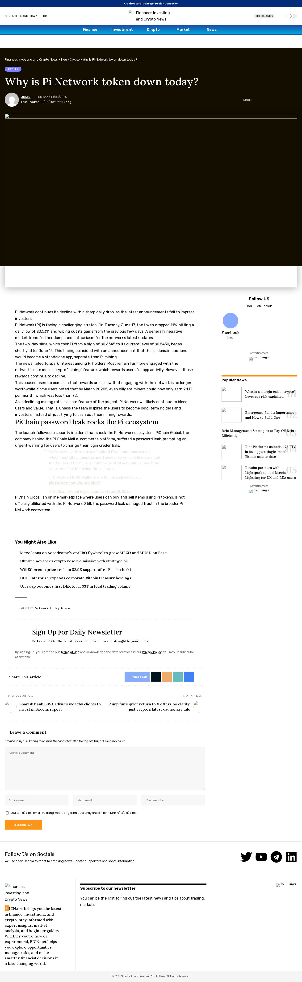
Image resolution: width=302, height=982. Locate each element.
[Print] (286, 99)
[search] (280, 16)
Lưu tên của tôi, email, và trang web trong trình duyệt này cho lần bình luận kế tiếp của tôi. (73, 812)
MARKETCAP (28, 16)
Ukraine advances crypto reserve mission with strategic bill (74, 561)
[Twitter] (246, 857)
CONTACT (11, 16)
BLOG (43, 16)
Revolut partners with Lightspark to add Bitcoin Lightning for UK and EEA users (270, 473)
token (65, 608)
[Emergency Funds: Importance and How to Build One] (232, 415)
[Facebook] (230, 326)
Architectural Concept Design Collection (151, 3)
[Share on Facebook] (257, 99)
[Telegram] (276, 857)
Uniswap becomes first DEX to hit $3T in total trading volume (75, 586)
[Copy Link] (279, 99)
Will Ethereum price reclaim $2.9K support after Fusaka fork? (75, 569)
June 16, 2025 (119, 491)
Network (42, 608)
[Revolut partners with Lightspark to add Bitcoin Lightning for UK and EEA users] (232, 472)
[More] (294, 99)
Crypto (13, 69)
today (54, 608)
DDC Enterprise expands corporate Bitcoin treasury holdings (75, 578)
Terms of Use (70, 652)
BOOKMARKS (264, 16)
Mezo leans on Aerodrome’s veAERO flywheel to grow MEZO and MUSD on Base (93, 552)
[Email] (272, 99)
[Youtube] (261, 857)
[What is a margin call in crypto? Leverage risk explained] (232, 394)
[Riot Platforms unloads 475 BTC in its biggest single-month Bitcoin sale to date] (232, 451)
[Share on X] (264, 99)
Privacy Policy (151, 652)
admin (25, 97)
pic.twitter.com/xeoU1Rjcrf (74, 482)
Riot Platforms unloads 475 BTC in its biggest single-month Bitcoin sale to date (270, 452)
